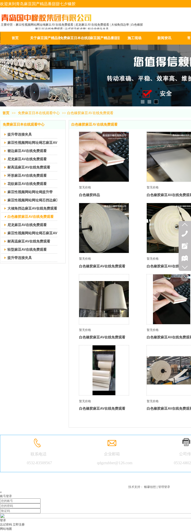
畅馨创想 (150, 487)
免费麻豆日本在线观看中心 (39, 113)
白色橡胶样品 (89, 195)
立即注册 (19, 524)
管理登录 (164, 487)
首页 (5, 113)
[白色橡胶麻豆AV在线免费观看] (104, 228)
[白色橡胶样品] (104, 157)
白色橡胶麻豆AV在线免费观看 (90, 113)
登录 (3, 520)
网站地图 (6, 529)
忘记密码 (6, 524)
